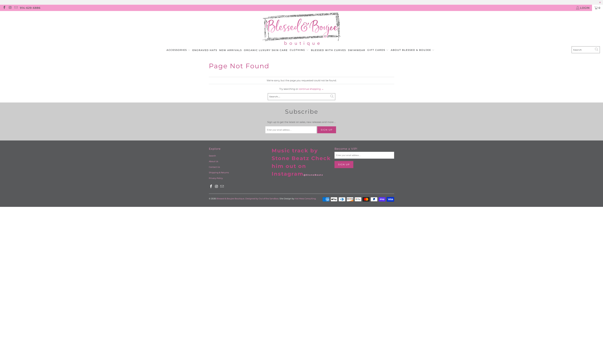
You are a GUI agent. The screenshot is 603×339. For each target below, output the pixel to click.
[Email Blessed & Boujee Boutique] (16, 7)
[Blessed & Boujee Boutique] (301, 29)
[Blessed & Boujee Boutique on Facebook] (4, 7)
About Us (213, 161)
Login (585, 7)
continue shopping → (311, 88)
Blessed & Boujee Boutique (230, 198)
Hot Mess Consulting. (305, 198)
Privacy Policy (216, 178)
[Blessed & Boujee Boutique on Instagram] (10, 7)
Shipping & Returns (219, 172)
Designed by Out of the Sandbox (262, 198)
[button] (178, 50)
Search (212, 155)
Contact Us (214, 167)
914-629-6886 (30, 7)
